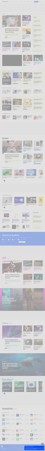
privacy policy (34, 448)
